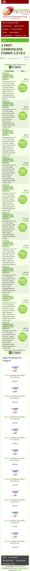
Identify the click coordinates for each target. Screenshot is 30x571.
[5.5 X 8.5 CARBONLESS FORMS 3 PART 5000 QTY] (15, 369)
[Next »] (17, 67)
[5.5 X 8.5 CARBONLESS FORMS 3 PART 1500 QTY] (1, 252)
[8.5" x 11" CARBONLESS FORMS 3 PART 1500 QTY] (1, 279)
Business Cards (7, 26)
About (4, 557)
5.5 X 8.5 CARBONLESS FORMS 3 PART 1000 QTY (8, 188)
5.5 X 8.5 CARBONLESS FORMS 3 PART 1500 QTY (8, 243)
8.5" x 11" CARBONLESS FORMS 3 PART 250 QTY (8, 104)
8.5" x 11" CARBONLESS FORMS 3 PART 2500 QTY (15, 418)
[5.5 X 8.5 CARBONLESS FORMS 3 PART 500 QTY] (1, 142)
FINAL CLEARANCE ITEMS (10, 22)
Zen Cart (19, 570)
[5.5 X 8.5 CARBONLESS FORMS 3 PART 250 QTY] (1, 86)
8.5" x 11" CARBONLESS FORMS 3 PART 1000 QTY (8, 215)
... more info (25, 81)
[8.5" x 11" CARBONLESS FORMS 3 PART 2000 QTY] (1, 335)
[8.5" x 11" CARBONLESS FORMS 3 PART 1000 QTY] (1, 225)
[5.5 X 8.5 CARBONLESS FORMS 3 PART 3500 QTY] (15, 473)
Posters (4, 32)
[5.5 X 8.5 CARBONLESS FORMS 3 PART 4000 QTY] (15, 390)
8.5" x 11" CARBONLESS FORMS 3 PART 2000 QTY (8, 325)
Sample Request (7, 35)
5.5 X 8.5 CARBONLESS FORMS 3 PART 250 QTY (8, 76)
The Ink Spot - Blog (21, 35)
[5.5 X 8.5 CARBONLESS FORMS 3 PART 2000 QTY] (1, 307)
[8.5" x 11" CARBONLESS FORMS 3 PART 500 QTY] (1, 170)
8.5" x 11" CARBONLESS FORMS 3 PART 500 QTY (8, 160)
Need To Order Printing (21, 568)
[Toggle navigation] (4, 2)
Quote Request (14, 32)
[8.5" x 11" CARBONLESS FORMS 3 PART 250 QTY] (1, 114)
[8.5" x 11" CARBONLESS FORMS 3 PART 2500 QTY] (15, 410)
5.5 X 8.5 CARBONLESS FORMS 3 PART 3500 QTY (15, 480)
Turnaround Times (7, 560)
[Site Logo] (15, 11)
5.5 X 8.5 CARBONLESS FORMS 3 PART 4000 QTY (15, 397)
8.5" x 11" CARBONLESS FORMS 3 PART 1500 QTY (8, 269)
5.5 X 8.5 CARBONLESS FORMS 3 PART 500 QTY (8, 132)
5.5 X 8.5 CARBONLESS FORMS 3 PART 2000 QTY (8, 297)
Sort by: (26, 57)
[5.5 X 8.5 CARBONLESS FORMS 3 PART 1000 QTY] (1, 197)
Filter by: (2, 58)
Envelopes (5, 29)
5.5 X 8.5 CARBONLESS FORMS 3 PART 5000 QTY (15, 376)
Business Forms (19, 26)
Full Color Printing (16, 29)
